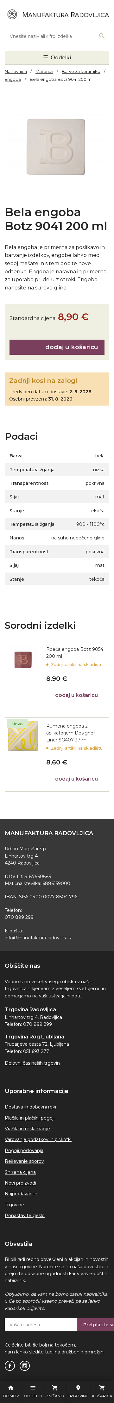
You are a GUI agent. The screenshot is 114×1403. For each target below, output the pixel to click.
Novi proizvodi (20, 1183)
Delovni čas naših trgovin (32, 1063)
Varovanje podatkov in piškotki (38, 1139)
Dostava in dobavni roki (30, 1107)
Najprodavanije (21, 1194)
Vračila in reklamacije (27, 1129)
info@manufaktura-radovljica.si (38, 938)
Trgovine (14, 1205)
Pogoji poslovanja (24, 1150)
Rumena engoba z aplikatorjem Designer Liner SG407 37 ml (70, 733)
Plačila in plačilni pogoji (29, 1118)
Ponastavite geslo (25, 1215)
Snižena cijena (20, 1172)
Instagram (25, 1366)
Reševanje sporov (24, 1161)
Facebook (10, 1366)
